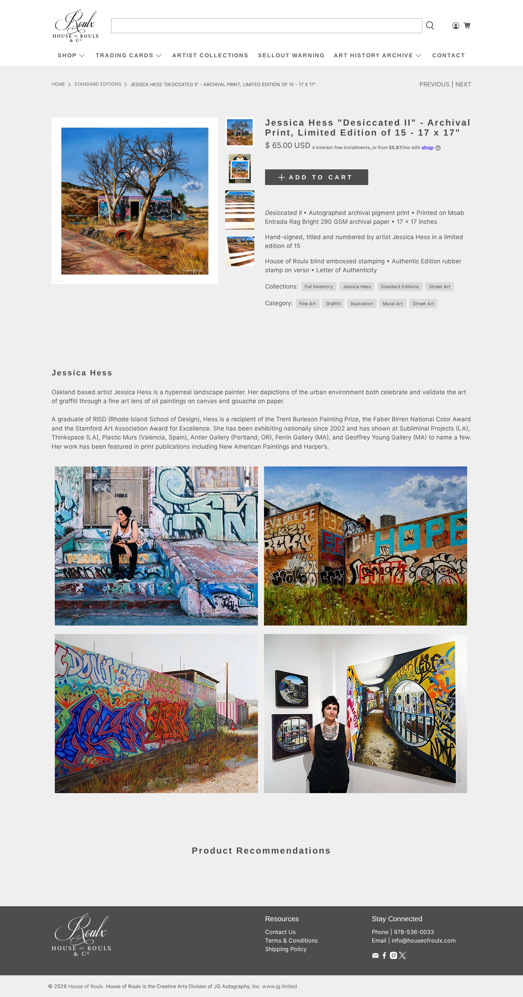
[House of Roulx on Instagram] (393, 956)
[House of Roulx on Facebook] (384, 956)
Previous (434, 84)
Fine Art (307, 303)
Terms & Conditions (291, 940)
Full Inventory (319, 286)
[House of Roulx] (76, 25)
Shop (67, 55)
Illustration (361, 303)
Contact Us (280, 931)
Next (463, 84)
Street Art (439, 286)
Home (58, 84)
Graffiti (333, 303)
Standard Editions (97, 84)
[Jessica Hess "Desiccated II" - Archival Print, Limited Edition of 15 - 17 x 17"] (135, 200)
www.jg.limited (279, 986)
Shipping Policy (286, 949)
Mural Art (393, 303)
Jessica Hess (357, 286)
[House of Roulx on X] (402, 956)
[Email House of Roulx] (375, 956)
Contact (448, 55)
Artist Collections (210, 55)
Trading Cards (125, 55)
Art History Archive (373, 55)
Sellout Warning (291, 55)
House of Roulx (85, 986)
